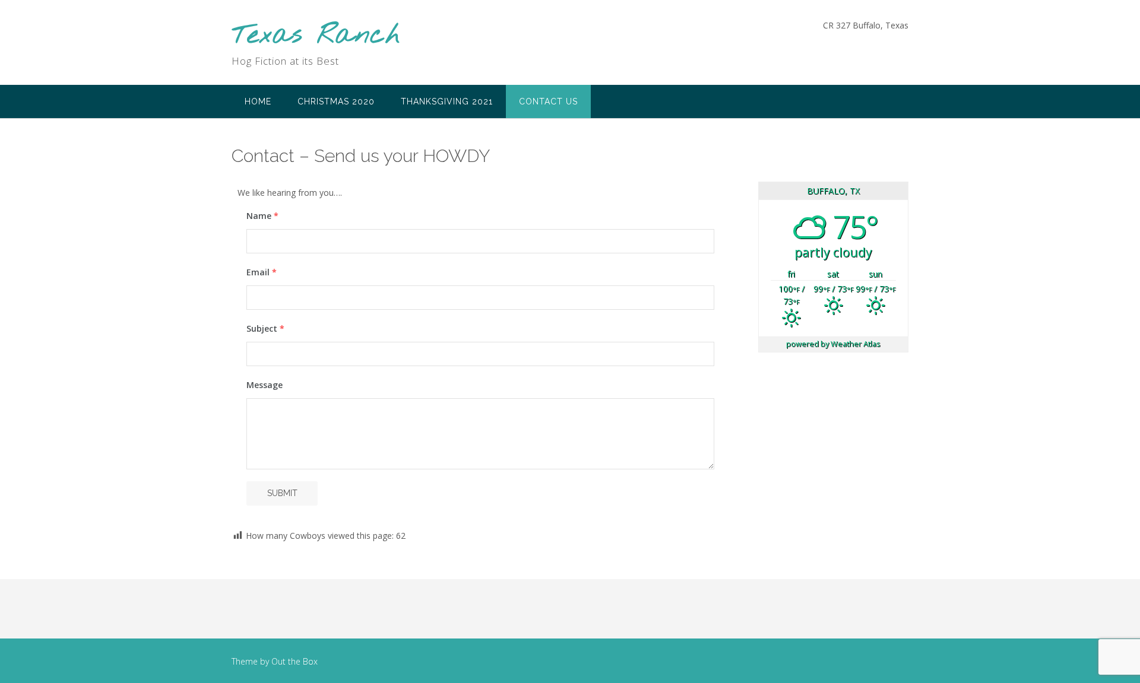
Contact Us (548, 101)
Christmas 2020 (336, 101)
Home (258, 101)
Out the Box (294, 661)
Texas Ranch (316, 35)
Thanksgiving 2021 (447, 101)
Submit (282, 493)
